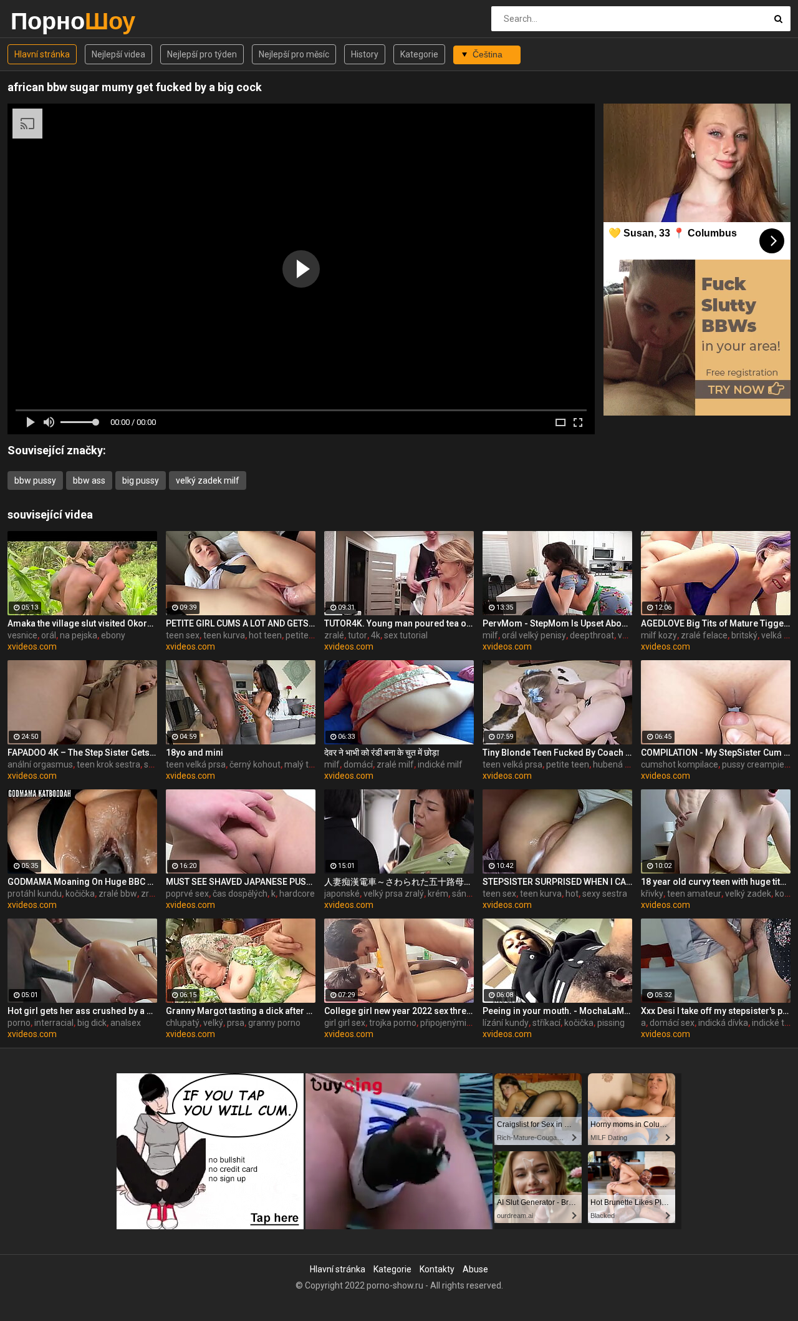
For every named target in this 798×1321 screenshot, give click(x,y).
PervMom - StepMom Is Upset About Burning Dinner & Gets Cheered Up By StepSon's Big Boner (557, 623)
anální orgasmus (40, 764)
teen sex (183, 635)
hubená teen (618, 764)
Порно (43, 21)
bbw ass (89, 480)
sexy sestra (604, 894)
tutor (357, 635)
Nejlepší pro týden (202, 54)
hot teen (265, 635)
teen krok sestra (108, 764)
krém (438, 894)
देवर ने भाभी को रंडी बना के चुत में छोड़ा (381, 753)
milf (490, 635)
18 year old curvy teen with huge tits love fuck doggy (716, 882)
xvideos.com (32, 646)
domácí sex (672, 1023)
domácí (358, 764)
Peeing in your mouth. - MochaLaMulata (557, 1011)
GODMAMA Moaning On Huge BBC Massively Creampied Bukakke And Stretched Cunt (82, 882)
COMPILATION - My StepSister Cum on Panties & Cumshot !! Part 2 (716, 753)
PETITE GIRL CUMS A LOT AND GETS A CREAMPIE (240, 623)
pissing (611, 1023)
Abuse (475, 1269)
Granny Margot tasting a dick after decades (240, 1011)
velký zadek (748, 894)
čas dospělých (240, 894)
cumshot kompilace (679, 764)
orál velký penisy (534, 635)
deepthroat (592, 635)
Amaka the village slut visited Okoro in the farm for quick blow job (82, 623)
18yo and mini (194, 753)
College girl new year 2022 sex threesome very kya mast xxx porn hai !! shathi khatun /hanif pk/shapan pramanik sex (399, 1011)
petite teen (307, 635)
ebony (113, 635)
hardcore (297, 894)
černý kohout (255, 764)
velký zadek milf (207, 480)
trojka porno (392, 1023)
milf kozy (659, 635)
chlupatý (183, 1023)
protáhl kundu (34, 894)
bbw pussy (35, 480)
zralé (334, 635)
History (364, 54)
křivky (652, 894)
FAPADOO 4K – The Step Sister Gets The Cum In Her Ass (82, 753)
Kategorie (419, 54)
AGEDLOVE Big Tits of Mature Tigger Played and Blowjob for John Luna (716, 623)
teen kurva (224, 635)
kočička (80, 894)
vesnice (22, 635)
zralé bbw (118, 894)
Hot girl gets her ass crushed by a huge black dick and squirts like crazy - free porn (82, 1011)
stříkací (546, 1023)
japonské (342, 894)
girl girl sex (344, 1023)
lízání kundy (506, 1023)
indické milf (440, 764)
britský (744, 635)
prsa (235, 1023)
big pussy (140, 480)
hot (572, 894)
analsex (125, 1023)
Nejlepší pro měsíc (294, 54)
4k (375, 635)
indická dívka (723, 1023)
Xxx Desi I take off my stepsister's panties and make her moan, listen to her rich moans (716, 1011)
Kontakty (437, 1269)
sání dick (469, 894)
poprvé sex (187, 894)
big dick (92, 1023)
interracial (54, 1023)
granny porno (274, 1023)
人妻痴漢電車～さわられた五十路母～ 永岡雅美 (399, 882)
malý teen (304, 764)
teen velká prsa (196, 764)
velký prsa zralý (393, 894)
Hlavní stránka (42, 54)
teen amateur (694, 894)
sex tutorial (406, 635)
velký (628, 635)
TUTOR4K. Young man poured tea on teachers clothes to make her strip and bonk (399, 623)
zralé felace (704, 635)
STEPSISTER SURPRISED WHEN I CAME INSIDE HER (557, 882)
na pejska (78, 635)
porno (19, 1023)
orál (48, 635)
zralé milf (395, 764)
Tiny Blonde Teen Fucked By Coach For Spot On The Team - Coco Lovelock (557, 753)
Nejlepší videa (118, 54)
